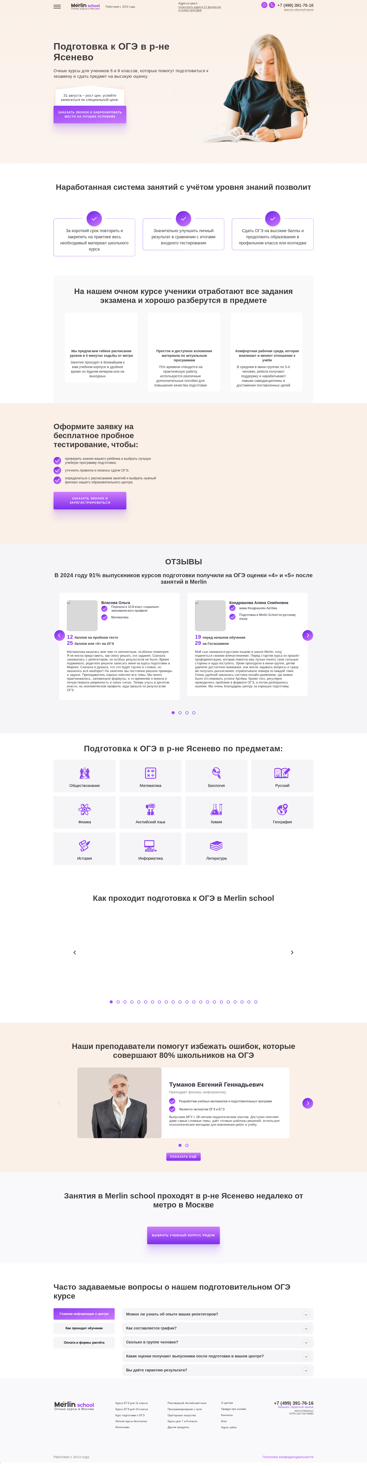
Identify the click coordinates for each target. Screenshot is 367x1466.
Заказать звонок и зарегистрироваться (90, 500)
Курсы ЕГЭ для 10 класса (131, 1409)
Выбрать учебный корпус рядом (183, 1235)
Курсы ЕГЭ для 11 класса (131, 1403)
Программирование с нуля (185, 1409)
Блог (224, 1421)
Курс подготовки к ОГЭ (130, 1415)
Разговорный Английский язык (187, 1403)
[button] (59, 635)
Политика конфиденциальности (288, 1457)
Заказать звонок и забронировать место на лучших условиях (90, 114)
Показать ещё (183, 1156)
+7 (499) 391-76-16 (295, 5)
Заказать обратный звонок (298, 9)
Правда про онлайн (233, 1408)
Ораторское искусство (182, 1415)
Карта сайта (229, 1427)
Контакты (227, 1415)
